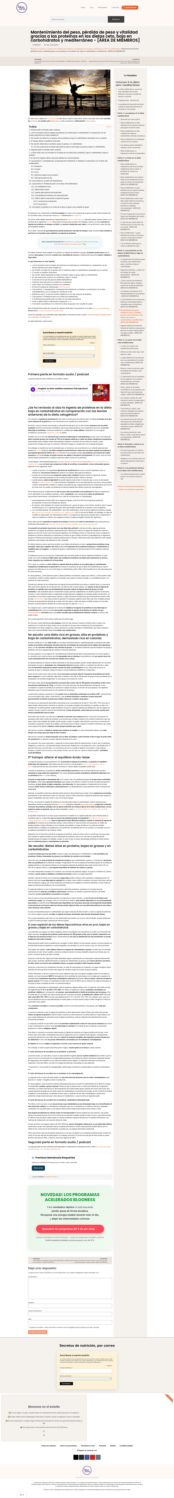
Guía (91, 7)
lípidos (69, 301)
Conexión (115, 7)
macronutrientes (64, 287)
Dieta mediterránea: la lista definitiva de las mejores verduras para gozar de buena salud (132, 125)
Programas (102, 7)
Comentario (32, 1277)
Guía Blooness (52, 118)
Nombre (31, 1302)
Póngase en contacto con (87, 1450)
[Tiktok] (98, 1457)
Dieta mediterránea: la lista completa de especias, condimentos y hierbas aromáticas (133, 133)
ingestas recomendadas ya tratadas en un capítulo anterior (55, 512)
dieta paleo (62, 804)
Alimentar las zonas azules (130, 119)
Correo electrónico (49, 345)
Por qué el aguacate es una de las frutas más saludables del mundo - (133, 216)
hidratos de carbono (54, 433)
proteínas (34, 121)
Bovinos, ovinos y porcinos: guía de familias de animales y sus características (132, 371)
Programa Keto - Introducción (128, 100)
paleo (60, 215)
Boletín (113, 1446)
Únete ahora (38, 1168)
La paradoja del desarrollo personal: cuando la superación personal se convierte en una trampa (131, 106)
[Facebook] (87, 1457)
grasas (57, 453)
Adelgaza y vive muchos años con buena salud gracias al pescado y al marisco (133, 461)
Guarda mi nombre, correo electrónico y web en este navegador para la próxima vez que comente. (64, 1327)
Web (29, 1319)
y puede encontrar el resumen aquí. (51, 311)
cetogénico (77, 215)
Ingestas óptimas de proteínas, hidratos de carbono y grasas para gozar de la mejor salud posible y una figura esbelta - (133, 330)
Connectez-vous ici (52, 1177)
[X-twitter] (75, 1457)
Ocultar (108, 126)
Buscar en (116, 19)
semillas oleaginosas (45, 482)
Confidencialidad (126, 1446)
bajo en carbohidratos (75, 219)
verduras (80, 604)
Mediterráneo (55, 121)
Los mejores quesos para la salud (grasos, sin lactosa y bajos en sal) (133, 476)
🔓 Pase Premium (130, 7)
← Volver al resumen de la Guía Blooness (130, 486)
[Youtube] (92, 1457)
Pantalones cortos (88, 1446)
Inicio (83, 7)
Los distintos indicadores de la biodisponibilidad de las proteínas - (133, 293)
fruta (44, 775)
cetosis (38, 450)
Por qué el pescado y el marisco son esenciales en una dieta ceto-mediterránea (132, 452)
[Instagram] (81, 1457)
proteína (49, 222)
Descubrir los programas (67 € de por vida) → (70, 1228)
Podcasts (102, 1446)
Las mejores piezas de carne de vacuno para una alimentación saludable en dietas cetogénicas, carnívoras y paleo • (132, 424)
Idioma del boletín (49, 353)
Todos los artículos (48, 1446)
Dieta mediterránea (86, 804)
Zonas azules (90, 121)
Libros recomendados (68, 1446)
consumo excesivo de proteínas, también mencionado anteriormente (73, 524)
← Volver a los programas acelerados (130, 489)
